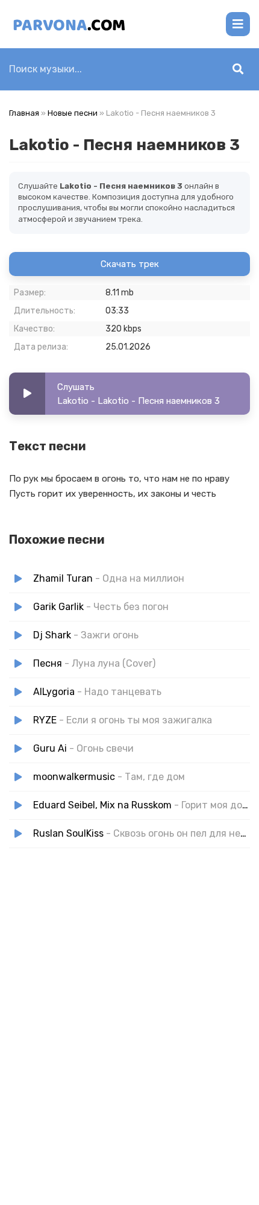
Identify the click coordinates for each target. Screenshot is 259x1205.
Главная (24, 113)
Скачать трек (130, 264)
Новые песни (73, 113)
